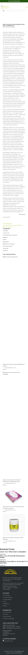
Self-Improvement (7, 246)
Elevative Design (17, 653)
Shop (5, 605)
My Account (7, 595)
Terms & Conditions (9, 618)
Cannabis (12, 27)
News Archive (7, 612)
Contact (6, 614)
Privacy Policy (7, 616)
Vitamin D (5, 250)
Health (4, 239)
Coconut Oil (6, 233)
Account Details (8, 597)
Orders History (7, 599)
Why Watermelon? (7, 223)
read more (3, 554)
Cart (5, 601)
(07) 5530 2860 (11, 625)
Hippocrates (20, 651)
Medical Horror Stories (9, 244)
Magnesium (6, 241)
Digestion (5, 237)
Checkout (6, 603)
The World (5, 248)
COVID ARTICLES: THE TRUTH (10, 235)
